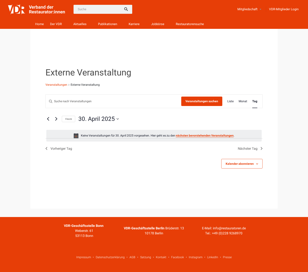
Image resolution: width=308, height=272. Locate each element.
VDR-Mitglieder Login (284, 9)
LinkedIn (212, 257)
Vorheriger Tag (61, 149)
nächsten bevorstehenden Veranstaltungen (205, 135)
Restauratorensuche (190, 24)
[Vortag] (47, 118)
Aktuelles (80, 24)
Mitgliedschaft (247, 9)
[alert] (154, 136)
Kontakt (161, 257)
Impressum (83, 257)
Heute (68, 118)
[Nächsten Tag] (56, 118)
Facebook (177, 257)
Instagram (195, 257)
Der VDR (56, 24)
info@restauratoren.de (229, 228)
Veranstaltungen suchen (201, 101)
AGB (132, 257)
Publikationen (107, 24)
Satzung (145, 257)
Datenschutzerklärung (110, 257)
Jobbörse (157, 24)
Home (39, 24)
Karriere (134, 24)
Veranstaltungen (56, 84)
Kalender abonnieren (240, 163)
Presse (227, 257)
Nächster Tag (248, 149)
